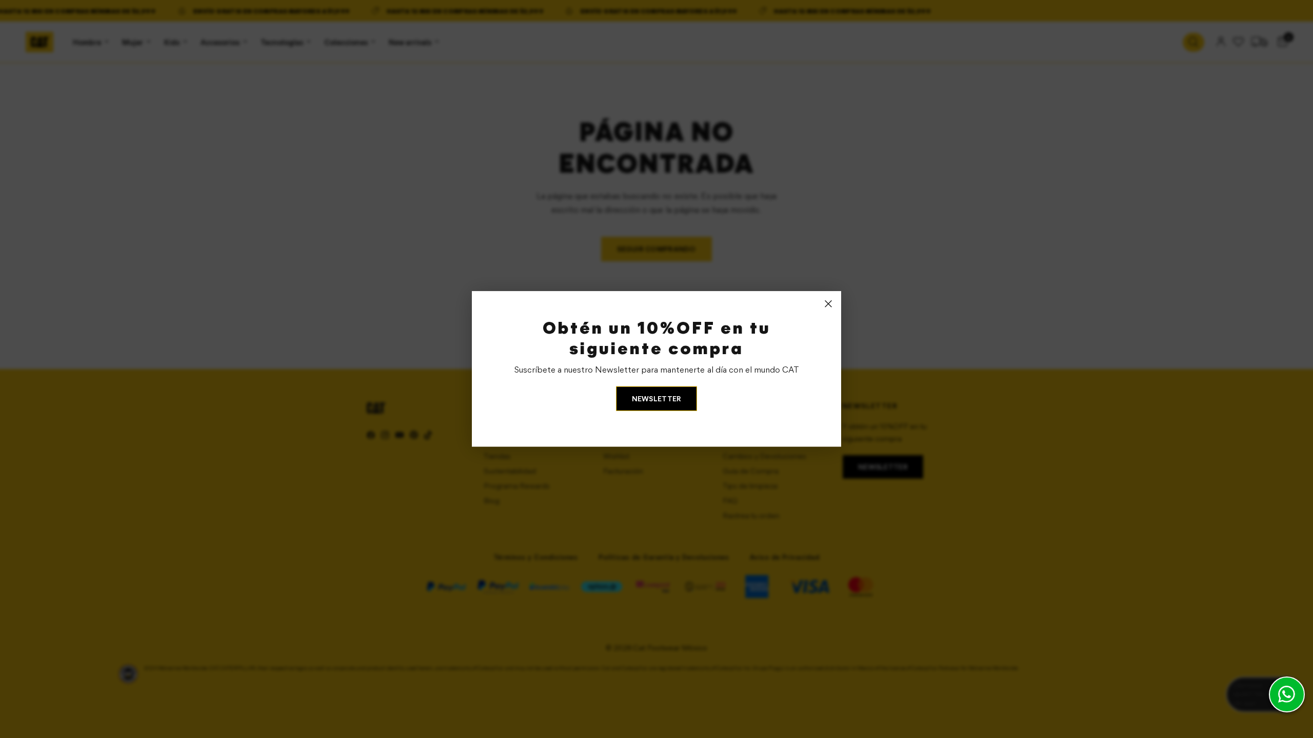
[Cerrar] (828, 304)
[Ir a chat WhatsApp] (1287, 694)
